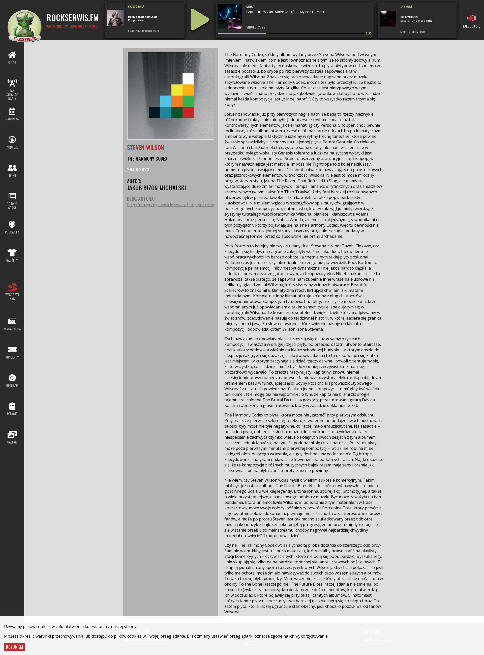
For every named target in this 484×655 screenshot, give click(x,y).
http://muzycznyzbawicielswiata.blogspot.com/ (170, 204)
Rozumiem (14, 647)
